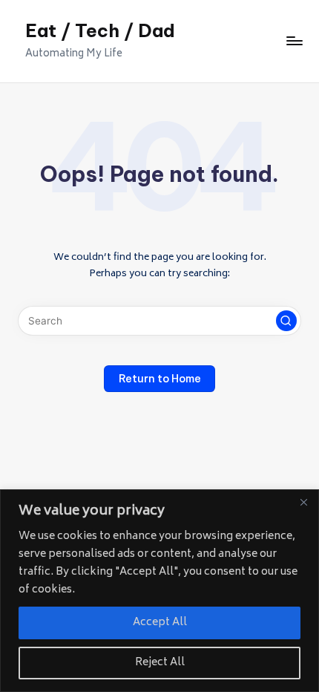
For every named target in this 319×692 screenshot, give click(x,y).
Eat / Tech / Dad (100, 30)
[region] (159, 590)
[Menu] (293, 41)
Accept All (160, 622)
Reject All (160, 662)
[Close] (303, 502)
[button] (286, 320)
